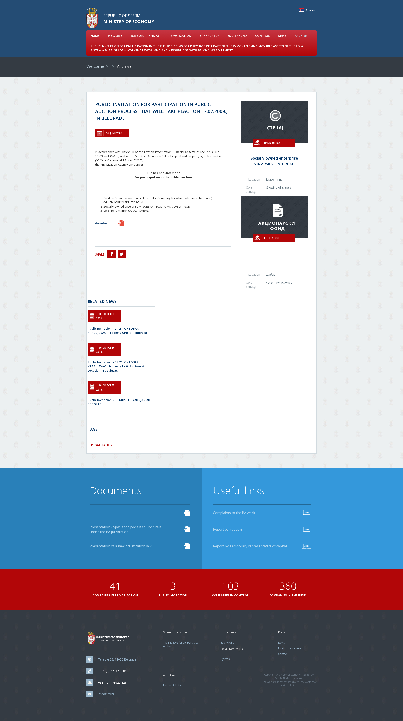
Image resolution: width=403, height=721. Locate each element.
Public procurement (290, 648)
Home (95, 36)
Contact (282, 654)
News (282, 36)
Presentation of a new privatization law (120, 546)
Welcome (115, 36)
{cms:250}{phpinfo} (145, 36)
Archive (301, 36)
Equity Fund (237, 36)
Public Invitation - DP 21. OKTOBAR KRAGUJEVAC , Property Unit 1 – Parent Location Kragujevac (116, 366)
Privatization (180, 36)
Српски (302, 10)
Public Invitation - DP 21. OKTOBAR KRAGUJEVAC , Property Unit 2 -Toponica (117, 330)
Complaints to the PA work (234, 512)
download (102, 223)
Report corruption (227, 529)
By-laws (225, 659)
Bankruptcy (209, 36)
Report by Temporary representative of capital (250, 546)
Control (262, 36)
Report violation (172, 685)
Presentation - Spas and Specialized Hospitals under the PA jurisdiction (125, 529)
